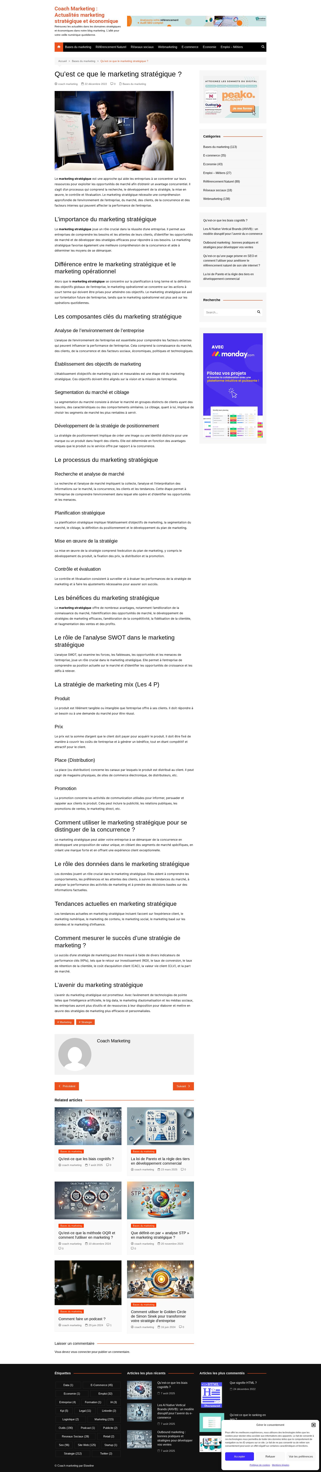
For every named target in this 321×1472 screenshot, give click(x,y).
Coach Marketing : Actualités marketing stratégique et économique (86, 15)
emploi (105, 1393)
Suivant (181, 1086)
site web (87, 1445)
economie (72, 1393)
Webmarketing (167, 47)
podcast (88, 1427)
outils (66, 1427)
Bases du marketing (78, 47)
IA (113, 1402)
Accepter (239, 1456)
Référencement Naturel (111, 47)
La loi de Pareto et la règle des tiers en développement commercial (228, 277)
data (68, 1385)
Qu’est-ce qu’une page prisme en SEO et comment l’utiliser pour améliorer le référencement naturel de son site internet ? (231, 260)
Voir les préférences (301, 1456)
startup (110, 1445)
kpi (64, 1410)
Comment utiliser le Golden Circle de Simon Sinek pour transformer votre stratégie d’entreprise (158, 1316)
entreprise (67, 1402)
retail (108, 1436)
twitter (106, 1453)
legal (85, 1410)
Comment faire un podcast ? (82, 1319)
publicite (110, 1427)
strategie (86, 1022)
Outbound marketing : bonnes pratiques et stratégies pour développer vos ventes (230, 245)
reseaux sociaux (75, 1436)
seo (64, 1445)
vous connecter (81, 1351)
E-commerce (190, 47)
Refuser (270, 1456)
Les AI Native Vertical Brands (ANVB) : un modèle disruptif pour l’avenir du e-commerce (232, 231)
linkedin (109, 1410)
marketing (66, 1022)
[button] (313, 1425)
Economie (209, 47)
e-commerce (102, 1385)
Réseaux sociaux (142, 47)
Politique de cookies (260, 1465)
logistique (70, 1419)
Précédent (69, 1086)
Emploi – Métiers (232, 47)
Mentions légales (280, 1465)
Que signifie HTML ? (243, 1382)
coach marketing (68, 83)
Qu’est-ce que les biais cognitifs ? (86, 1159)
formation (93, 1402)
